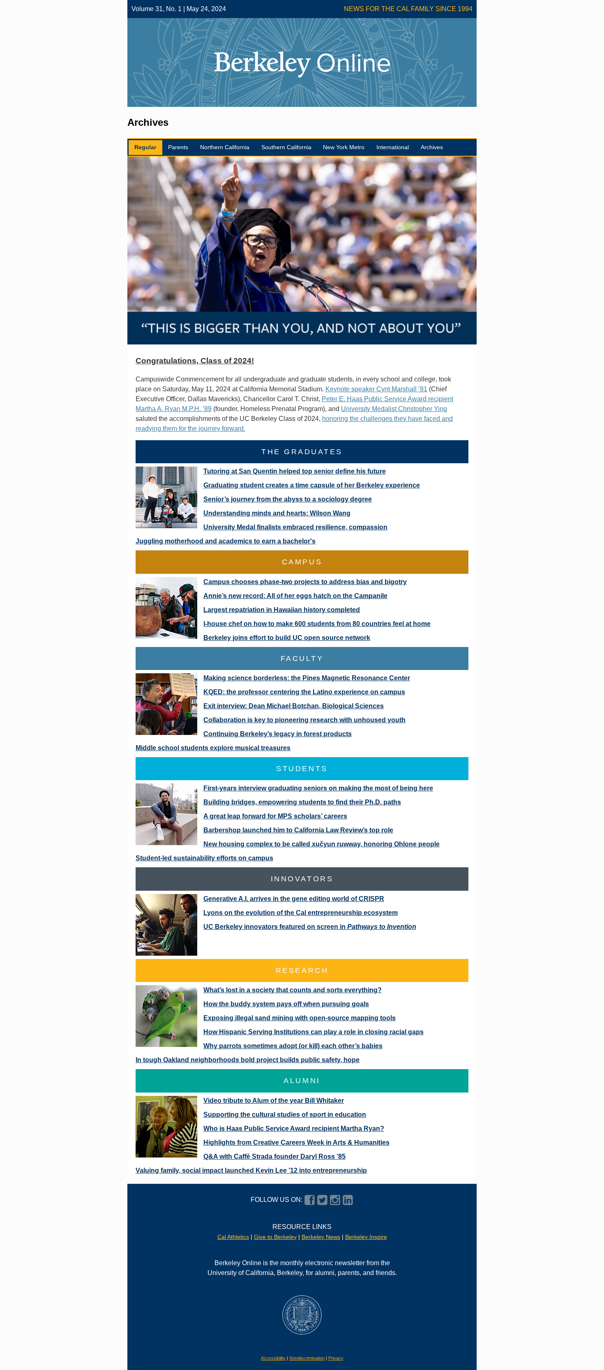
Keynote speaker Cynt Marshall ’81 (376, 389)
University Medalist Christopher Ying (394, 408)
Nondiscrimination (307, 1358)
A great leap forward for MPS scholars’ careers (275, 816)
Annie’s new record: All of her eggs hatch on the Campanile (295, 595)
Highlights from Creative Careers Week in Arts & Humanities (296, 1142)
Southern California (286, 147)
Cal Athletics (233, 1237)
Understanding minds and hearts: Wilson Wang (276, 513)
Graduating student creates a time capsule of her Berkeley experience (311, 485)
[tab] (145, 147)
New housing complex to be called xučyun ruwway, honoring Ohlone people (321, 844)
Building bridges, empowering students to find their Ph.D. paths (302, 802)
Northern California (224, 147)
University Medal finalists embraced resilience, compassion (295, 527)
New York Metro (343, 147)
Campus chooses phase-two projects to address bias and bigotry (305, 581)
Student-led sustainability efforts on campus (204, 858)
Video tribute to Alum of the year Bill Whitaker (273, 1100)
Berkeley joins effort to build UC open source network (286, 637)
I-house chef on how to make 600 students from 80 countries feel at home (317, 623)
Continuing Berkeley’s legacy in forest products (277, 733)
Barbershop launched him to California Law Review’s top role (298, 830)
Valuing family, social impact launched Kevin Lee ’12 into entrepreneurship (251, 1170)
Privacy (335, 1358)
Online (353, 62)
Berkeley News (321, 1237)
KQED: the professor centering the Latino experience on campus (304, 691)
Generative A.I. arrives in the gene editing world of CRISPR (293, 898)
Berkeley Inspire (366, 1237)
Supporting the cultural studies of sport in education (284, 1114)
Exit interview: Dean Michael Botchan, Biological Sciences (293, 705)
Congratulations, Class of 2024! (195, 360)
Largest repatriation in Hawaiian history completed (281, 609)
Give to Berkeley (275, 1237)
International (392, 147)
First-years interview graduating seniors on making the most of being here (318, 788)
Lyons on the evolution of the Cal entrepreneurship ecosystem (300, 912)
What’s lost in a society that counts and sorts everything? (292, 989)
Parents (178, 147)
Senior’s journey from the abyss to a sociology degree (287, 499)
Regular (145, 147)
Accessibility (273, 1358)
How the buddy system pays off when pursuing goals (286, 1003)
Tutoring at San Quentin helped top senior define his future (294, 471)
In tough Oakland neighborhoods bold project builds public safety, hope (248, 1059)
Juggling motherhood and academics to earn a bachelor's (226, 541)
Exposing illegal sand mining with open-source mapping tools (299, 1017)
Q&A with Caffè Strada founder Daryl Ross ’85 (274, 1156)
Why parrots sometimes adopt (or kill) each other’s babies (293, 1045)
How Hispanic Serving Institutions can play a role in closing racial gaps (313, 1031)
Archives (432, 147)
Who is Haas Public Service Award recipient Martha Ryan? (293, 1128)
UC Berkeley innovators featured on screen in (309, 926)
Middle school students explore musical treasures (213, 747)
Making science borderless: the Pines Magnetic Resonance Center (306, 678)
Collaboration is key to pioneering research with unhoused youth (304, 719)
